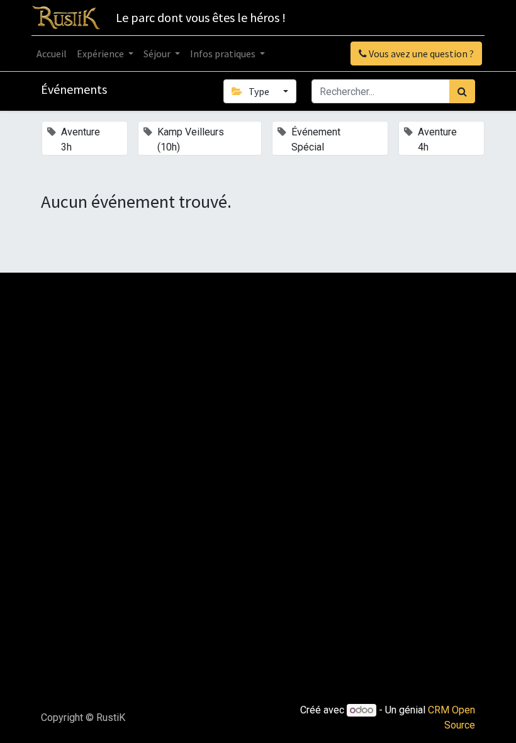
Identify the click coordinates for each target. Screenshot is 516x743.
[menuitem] (51, 53)
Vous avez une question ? (420, 53)
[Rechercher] (462, 91)
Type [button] (259, 91)
